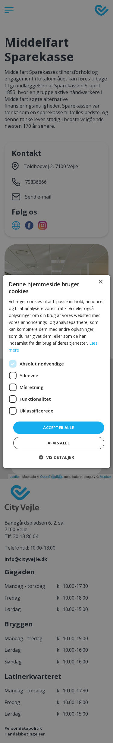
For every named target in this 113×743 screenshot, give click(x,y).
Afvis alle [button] (59, 443)
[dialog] (56, 371)
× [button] (100, 282)
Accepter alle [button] (58, 427)
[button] (56, 457)
